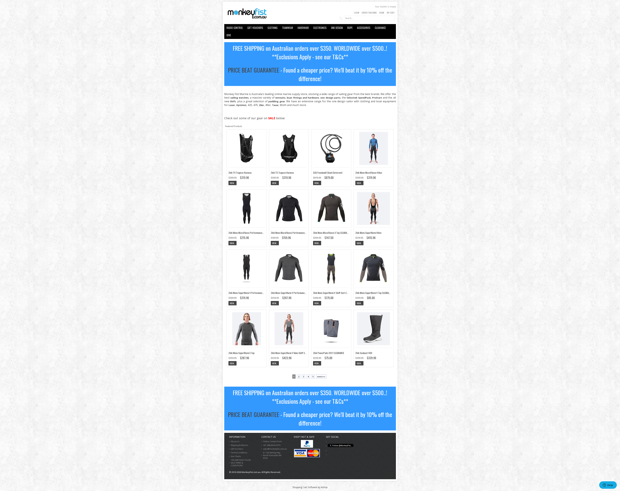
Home (381, 12)
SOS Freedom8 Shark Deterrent (327, 172)
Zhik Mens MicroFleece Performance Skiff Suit (250, 232)
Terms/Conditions (239, 452)
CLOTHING (273, 28)
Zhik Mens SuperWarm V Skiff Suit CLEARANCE (334, 293)
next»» (321, 376)
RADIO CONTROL (235, 28)
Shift (233, 101)
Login (356, 12)
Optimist (241, 105)
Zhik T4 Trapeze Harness (240, 172)
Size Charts (236, 456)
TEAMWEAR (287, 28)
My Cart (391, 12)
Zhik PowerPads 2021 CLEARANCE (328, 353)
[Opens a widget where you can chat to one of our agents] (608, 485)
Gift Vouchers (237, 449)
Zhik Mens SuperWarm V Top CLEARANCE (373, 293)
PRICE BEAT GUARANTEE (253, 70)
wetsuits (280, 97)
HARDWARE (303, 28)
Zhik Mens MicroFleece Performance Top (290, 232)
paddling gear (276, 101)
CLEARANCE (380, 28)
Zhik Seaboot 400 (363, 353)
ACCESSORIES (363, 28)
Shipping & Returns (239, 445)
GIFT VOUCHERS (255, 28)
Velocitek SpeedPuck (359, 97)
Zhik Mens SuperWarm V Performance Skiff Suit (250, 293)
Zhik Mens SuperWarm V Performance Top (290, 293)
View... (232, 183)
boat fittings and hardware (303, 97)
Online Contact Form (272, 441)
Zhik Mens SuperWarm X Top (241, 353)
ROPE (349, 28)
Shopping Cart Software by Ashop (310, 487)
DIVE (229, 35)
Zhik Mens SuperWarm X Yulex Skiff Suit (289, 353)
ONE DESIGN (337, 28)
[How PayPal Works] (307, 446)
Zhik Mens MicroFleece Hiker (368, 172)
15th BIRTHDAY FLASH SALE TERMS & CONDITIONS (241, 463)
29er (261, 105)
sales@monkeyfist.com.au (275, 449)
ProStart (377, 97)
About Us (235, 441)
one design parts (330, 97)
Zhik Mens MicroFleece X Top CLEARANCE (332, 232)
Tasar (275, 105)
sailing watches (239, 97)
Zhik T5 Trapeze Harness (282, 172)
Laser (232, 105)
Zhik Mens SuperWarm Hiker (368, 232)
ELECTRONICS (319, 28)
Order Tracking (369, 12)
